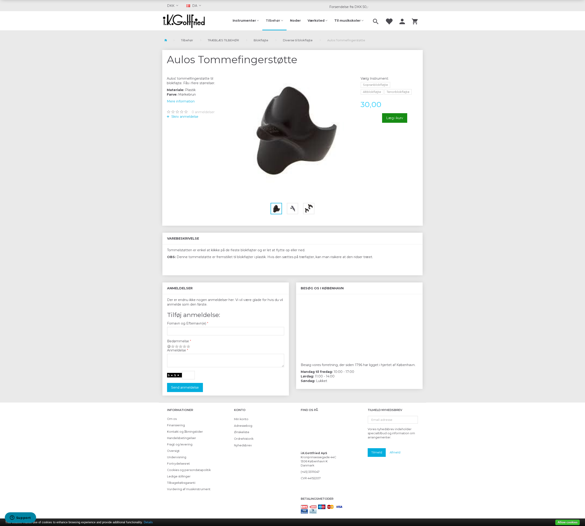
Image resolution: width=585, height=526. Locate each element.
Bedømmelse (178, 341)
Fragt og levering (179, 444)
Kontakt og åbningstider (185, 431)
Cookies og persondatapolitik (189, 470)
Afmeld (395, 452)
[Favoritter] (389, 20)
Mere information (181, 101)
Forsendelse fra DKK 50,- (348, 7)
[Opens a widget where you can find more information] (20, 518)
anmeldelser (203, 112)
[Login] (402, 20)
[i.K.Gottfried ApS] (185, 20)
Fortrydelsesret (178, 463)
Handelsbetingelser (181, 438)
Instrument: (375, 78)
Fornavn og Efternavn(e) (186, 323)
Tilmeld (376, 452)
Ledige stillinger (179, 476)
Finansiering (176, 425)
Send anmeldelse (185, 387)
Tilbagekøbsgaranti (181, 482)
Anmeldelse (176, 350)
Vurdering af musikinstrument (188, 489)
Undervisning (176, 457)
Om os (172, 419)
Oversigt (173, 451)
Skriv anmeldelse (184, 117)
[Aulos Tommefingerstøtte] (292, 130)
